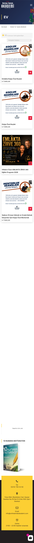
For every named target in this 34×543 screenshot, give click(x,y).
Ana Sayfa (4, 27)
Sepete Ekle (30, 72)
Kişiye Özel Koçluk (8, 124)
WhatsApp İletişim (30, 163)
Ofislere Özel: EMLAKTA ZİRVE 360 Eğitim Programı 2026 (15, 171)
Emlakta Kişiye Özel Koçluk (12, 79)
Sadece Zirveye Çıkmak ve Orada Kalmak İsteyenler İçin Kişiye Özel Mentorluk (17, 216)
